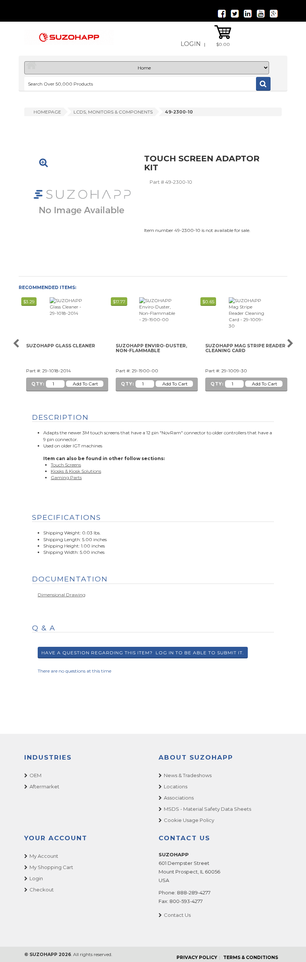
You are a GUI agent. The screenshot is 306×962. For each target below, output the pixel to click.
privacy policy (197, 957)
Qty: (37, 384)
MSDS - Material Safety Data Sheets (207, 809)
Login (191, 43)
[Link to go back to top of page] (291, 947)
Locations (175, 786)
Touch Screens (66, 465)
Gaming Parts (66, 477)
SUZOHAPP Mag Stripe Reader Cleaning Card (245, 348)
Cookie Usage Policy (189, 820)
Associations (179, 798)
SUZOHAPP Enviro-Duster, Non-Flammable (151, 348)
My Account (43, 856)
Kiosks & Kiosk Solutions (76, 471)
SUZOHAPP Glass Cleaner (60, 345)
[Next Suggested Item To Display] (290, 344)
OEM (35, 775)
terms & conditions (250, 957)
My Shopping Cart (51, 867)
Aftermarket (44, 786)
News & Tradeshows (188, 775)
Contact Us (177, 915)
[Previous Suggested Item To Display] (16, 344)
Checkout (41, 890)
